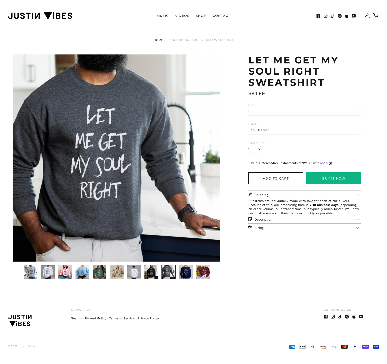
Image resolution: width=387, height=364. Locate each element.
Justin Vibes (27, 346)
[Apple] (347, 16)
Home (158, 40)
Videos (182, 16)
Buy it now (334, 178)
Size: (252, 104)
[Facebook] (318, 16)
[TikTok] (333, 16)
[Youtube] (354, 16)
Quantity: (257, 143)
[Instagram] (326, 16)
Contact (221, 16)
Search (76, 318)
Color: (254, 124)
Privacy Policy (148, 318)
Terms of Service (122, 318)
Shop (201, 16)
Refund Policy (95, 318)
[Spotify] (340, 16)
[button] (375, 16)
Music (163, 16)
